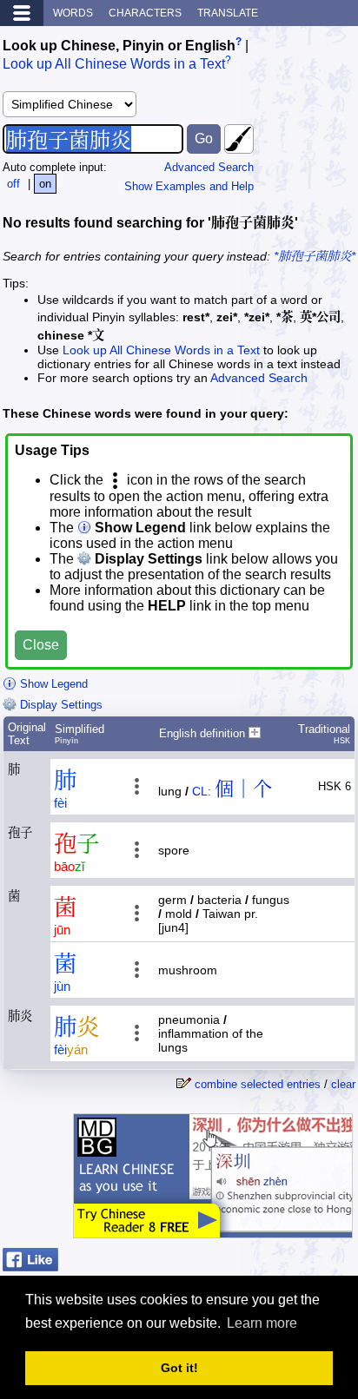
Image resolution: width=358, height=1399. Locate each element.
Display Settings (60, 704)
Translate (227, 13)
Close (41, 644)
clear (343, 1084)
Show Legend (52, 683)
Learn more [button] (262, 1323)
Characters (145, 13)
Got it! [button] (179, 1368)
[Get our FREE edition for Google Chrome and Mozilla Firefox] (213, 1229)
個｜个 (243, 789)
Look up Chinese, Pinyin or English (119, 45)
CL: (201, 791)
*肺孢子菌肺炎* (314, 256)
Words (73, 13)
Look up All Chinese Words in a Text (114, 64)
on (45, 183)
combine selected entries (258, 1084)
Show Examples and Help (189, 186)
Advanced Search (209, 167)
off (13, 183)
